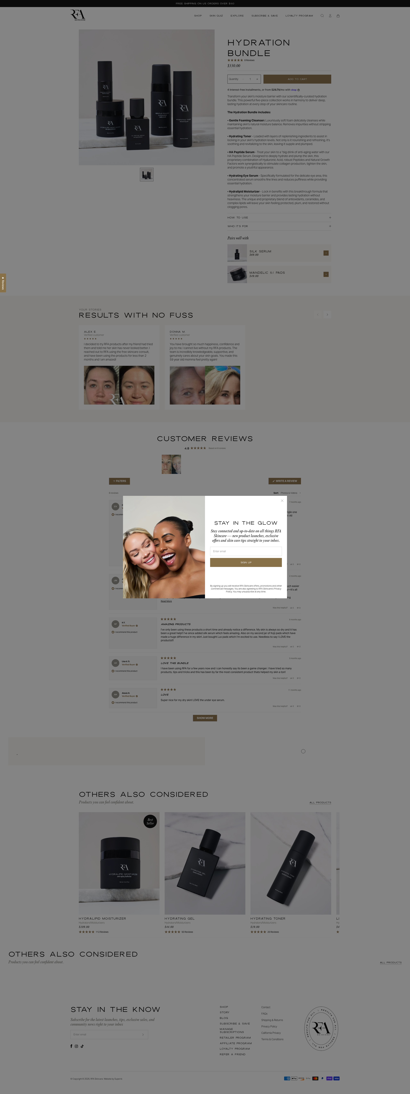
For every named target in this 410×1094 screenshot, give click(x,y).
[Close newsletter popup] (282, 500)
